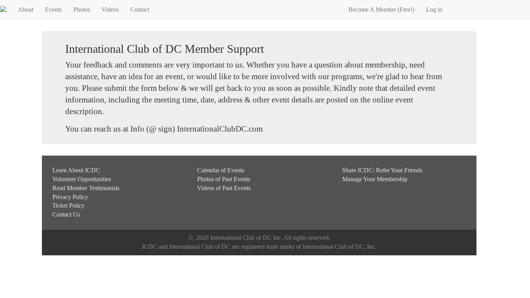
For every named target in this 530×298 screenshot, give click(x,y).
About (25, 9)
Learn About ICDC (76, 170)
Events (53, 9)
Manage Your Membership (374, 179)
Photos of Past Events (223, 179)
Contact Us (66, 214)
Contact (139, 9)
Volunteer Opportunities (81, 179)
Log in (434, 9)
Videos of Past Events (224, 188)
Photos (81, 9)
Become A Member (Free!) (381, 9)
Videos (110, 9)
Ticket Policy (68, 205)
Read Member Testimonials (86, 188)
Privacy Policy (70, 197)
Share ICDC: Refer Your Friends (382, 170)
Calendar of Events (220, 170)
